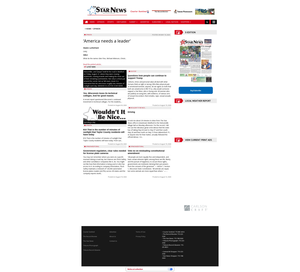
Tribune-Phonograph (90, 245)
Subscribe (156, 22)
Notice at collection (135, 269)
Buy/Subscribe (195, 90)
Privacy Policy (140, 236)
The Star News (88, 241)
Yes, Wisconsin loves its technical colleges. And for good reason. (100, 94)
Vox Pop (133, 71)
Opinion (100, 22)
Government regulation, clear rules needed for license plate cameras (104, 152)
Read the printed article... (92, 64)
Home (88, 29)
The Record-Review (90, 236)
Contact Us (113, 241)
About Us (112, 236)
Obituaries (121, 22)
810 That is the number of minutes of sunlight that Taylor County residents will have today (103, 132)
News (92, 22)
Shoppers (185, 22)
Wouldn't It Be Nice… (138, 108)
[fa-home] (86, 22)
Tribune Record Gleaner (91, 250)
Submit (132, 22)
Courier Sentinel (89, 232)
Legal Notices (171, 22)
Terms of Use (140, 232)
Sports (110, 22)
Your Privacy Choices (156, 269)
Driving (131, 112)
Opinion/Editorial (92, 147)
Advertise (144, 22)
